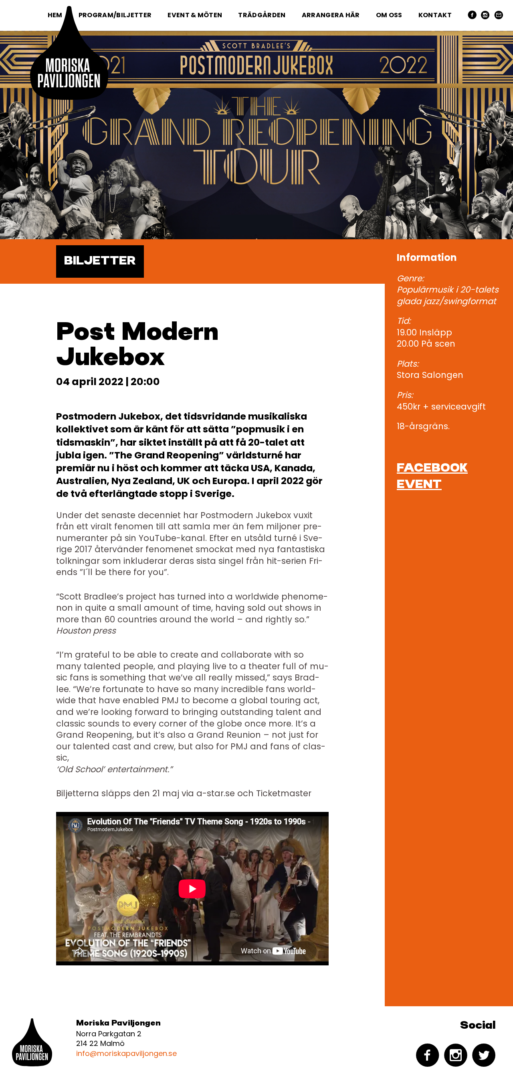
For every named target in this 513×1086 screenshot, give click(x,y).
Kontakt (435, 15)
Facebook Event (432, 476)
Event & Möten (195, 15)
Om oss (389, 15)
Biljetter (100, 261)
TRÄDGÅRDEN (261, 15)
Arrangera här (331, 15)
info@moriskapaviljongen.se (126, 1053)
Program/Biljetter (115, 15)
